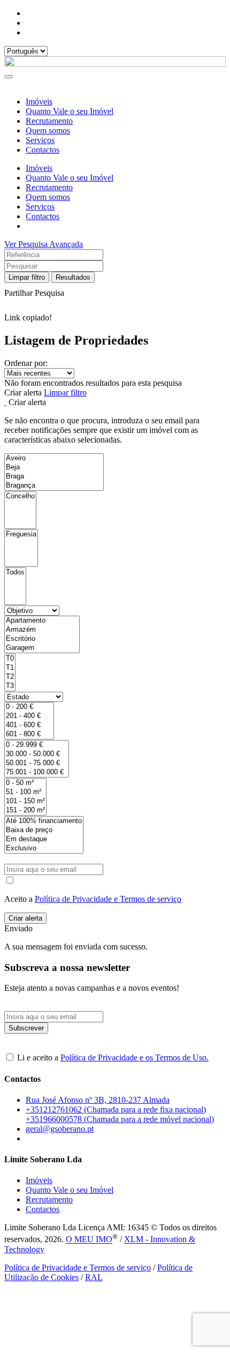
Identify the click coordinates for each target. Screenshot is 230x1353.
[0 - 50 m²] (25, 783)
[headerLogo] (115, 64)
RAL (94, 1277)
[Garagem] (42, 648)
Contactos (42, 149)
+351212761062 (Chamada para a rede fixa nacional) (116, 1109)
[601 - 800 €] (29, 734)
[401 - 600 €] (29, 725)
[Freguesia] (21, 534)
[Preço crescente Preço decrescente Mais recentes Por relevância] (115, 373)
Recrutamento (49, 120)
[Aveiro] (54, 458)
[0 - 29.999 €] (36, 745)
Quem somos (48, 130)
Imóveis (39, 101)
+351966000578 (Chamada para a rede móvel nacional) (120, 1119)
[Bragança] (54, 485)
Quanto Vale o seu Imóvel (69, 111)
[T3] (10, 686)
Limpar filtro (27, 277)
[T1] (10, 667)
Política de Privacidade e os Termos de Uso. (134, 1057)
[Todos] (15, 572)
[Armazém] (42, 629)
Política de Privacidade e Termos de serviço (108, 898)
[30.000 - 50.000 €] (36, 754)
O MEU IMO (89, 1239)
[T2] (10, 677)
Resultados (73, 277)
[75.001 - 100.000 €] (36, 772)
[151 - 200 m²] (25, 810)
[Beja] (54, 467)
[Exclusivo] (44, 848)
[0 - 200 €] (29, 707)
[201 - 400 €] (29, 716)
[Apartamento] (42, 620)
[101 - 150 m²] (25, 801)
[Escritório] (42, 639)
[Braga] (54, 476)
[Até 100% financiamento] (44, 821)
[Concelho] (20, 496)
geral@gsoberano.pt (60, 1128)
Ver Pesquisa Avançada (43, 244)
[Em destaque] (44, 839)
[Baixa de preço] (44, 830)
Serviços (40, 140)
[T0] (10, 658)
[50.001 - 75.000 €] (36, 763)
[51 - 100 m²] (25, 792)
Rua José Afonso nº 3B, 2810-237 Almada (98, 1099)
